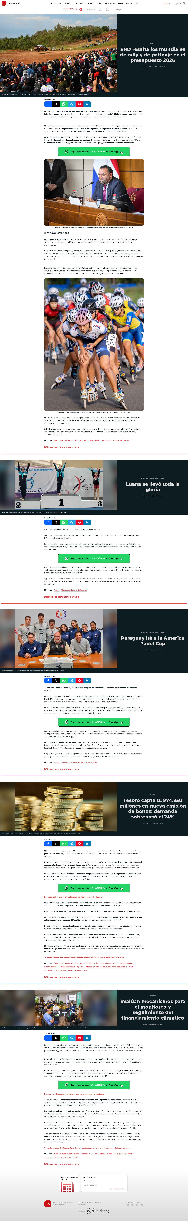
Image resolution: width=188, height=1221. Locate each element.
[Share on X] (56, 104)
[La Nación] (11, 3)
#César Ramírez (94, 440)
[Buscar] (184, 3)
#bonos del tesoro (96, 963)
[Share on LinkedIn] (87, 104)
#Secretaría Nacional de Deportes (73, 440)
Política (153, 43)
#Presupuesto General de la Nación (115, 440)
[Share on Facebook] (48, 104)
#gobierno (80, 967)
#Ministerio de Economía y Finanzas (68, 963)
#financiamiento (92, 967)
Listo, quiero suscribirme (117, 1189)
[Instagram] (137, 1205)
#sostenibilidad (106, 1154)
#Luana (56, 590)
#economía (93, 1154)
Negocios (153, 794)
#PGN (131, 967)
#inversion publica (51, 970)
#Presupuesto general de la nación (57, 1157)
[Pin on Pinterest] (79, 104)
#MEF (85, 963)
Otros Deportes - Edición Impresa (153, 478)
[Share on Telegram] (72, 104)
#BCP (86, 970)
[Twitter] (132, 1205)
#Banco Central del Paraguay (71, 970)
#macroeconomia (68, 967)
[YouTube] (141, 1205)
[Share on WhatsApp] (64, 104)
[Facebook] (127, 1205)
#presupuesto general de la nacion (113, 967)
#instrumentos (111, 963)
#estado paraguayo (125, 963)
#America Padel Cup (62, 762)
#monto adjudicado (51, 967)
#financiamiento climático (123, 1154)
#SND (56, 440)
